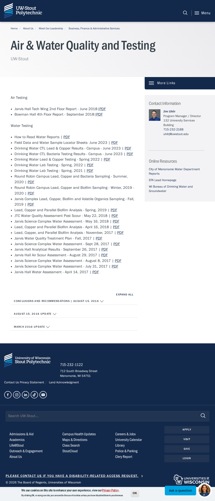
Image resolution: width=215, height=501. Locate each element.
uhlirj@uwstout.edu (176, 134)
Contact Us (12, 382)
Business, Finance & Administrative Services (94, 28)
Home (14, 28)
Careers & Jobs (125, 434)
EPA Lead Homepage (162, 180)
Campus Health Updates (79, 434)
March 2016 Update (30, 326)
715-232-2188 (173, 129)
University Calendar (128, 440)
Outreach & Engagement (26, 451)
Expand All (124, 294)
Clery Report (123, 457)
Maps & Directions (74, 440)
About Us (28, 28)
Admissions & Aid (21, 434)
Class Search (71, 445)
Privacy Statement (32, 382)
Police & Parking (126, 451)
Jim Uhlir (169, 111)
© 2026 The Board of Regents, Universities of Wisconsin (43, 482)
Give (187, 448)
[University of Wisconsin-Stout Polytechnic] (27, 361)
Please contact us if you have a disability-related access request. (72, 476)
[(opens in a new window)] (8, 394)
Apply (186, 429)
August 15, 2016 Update (33, 314)
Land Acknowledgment (63, 382)
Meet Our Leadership (51, 28)
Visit (187, 439)
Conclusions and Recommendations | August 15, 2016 (57, 301)
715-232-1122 (71, 364)
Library (120, 445)
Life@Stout (16, 445)
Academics (17, 440)
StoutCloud (70, 451)
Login (187, 458)
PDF (102, 109)
